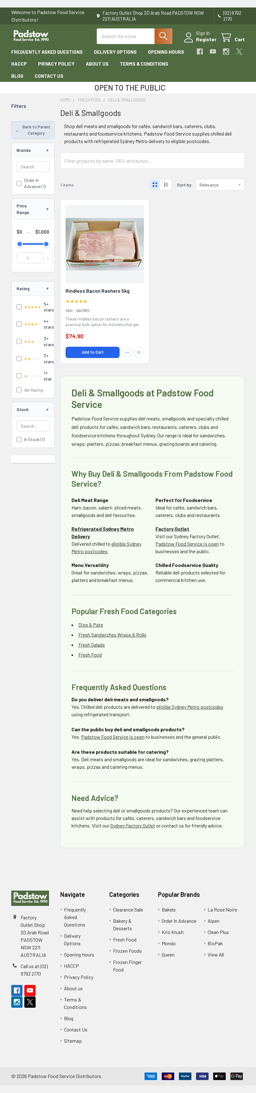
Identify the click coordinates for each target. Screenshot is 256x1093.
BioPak (215, 943)
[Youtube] (213, 51)
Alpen (213, 921)
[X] (239, 51)
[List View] (166, 185)
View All (216, 954)
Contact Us (49, 76)
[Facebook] (199, 51)
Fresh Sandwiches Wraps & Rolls (112, 635)
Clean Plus (218, 932)
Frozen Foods (127, 951)
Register (206, 39)
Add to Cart (93, 352)
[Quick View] (139, 352)
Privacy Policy (56, 64)
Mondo (169, 943)
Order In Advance (179, 921)
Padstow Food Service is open (187, 544)
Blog (17, 76)
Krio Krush (173, 932)
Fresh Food (90, 655)
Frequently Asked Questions (47, 52)
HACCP (19, 64)
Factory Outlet (172, 529)
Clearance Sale (128, 909)
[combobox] (134, 36)
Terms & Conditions (144, 64)
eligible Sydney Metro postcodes (189, 707)
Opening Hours (166, 52)
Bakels (169, 909)
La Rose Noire (222, 909)
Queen (168, 954)
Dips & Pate (90, 625)
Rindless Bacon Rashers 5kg (98, 291)
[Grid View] (155, 185)
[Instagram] (226, 51)
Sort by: (185, 184)
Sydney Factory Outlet (132, 825)
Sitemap (73, 1041)
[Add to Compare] (127, 352)
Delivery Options (115, 52)
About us (97, 64)
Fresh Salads (91, 645)
